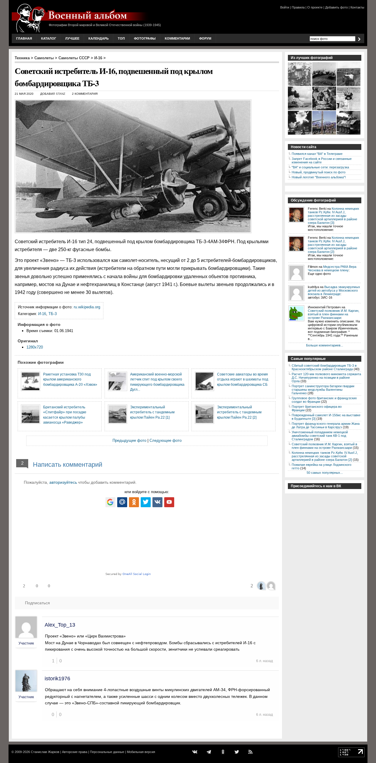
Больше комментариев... (324, 345)
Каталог (48, 38)
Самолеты (44, 58)
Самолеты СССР (74, 58)
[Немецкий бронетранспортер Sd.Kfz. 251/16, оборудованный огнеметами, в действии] (349, 134)
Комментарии (177, 38)
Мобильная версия (141, 752)
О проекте (315, 7)
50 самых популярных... (325, 472)
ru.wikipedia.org (87, 307)
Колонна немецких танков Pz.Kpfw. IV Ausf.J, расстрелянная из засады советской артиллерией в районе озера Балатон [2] (333, 244)
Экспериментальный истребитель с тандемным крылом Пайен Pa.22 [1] (152, 412)
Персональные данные (107, 752)
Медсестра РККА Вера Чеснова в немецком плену (332, 268)
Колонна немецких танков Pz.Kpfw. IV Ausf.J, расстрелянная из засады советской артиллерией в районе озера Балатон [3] (333, 215)
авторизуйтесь (63, 482)
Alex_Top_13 (60, 625)
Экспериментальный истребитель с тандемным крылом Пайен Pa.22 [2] (239, 412)
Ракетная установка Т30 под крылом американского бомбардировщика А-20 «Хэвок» (70, 379)
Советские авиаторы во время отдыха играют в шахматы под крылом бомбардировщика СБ (242, 379)
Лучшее (72, 38)
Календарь (98, 38)
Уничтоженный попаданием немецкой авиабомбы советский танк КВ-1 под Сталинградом (320, 435)
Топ (121, 38)
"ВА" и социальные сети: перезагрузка (320, 167)
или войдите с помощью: (147, 492)
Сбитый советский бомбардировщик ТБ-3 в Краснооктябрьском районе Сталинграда (324, 367)
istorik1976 (57, 678)
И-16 (98, 58)
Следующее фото (166, 440)
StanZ (60, 93)
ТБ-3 (52, 314)
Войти (284, 7)
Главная (24, 38)
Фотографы (145, 38)
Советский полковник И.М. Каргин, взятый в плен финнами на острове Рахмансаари (333, 314)
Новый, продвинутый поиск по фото (318, 172)
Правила (298, 7)
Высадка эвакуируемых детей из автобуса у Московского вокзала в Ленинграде (334, 290)
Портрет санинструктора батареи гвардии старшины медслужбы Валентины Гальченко (323, 389)
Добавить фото (336, 7)
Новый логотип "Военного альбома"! (319, 177)
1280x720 (34, 347)
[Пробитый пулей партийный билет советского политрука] (349, 109)
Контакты (357, 7)
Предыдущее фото (129, 440)
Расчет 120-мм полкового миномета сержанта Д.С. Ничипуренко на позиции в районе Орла (326, 377)
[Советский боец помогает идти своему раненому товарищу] (349, 85)
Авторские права (74, 752)
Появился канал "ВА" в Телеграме (317, 153)
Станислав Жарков (45, 752)
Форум (205, 38)
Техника (22, 58)
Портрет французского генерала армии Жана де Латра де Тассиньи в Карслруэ (326, 425)
